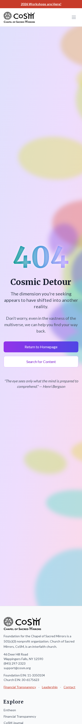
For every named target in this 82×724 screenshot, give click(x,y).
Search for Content (41, 361)
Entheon (10, 710)
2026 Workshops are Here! (41, 4)
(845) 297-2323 (15, 663)
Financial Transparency (20, 687)
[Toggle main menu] (73, 17)
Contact (69, 687)
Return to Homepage (41, 347)
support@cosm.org (17, 668)
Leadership (50, 687)
